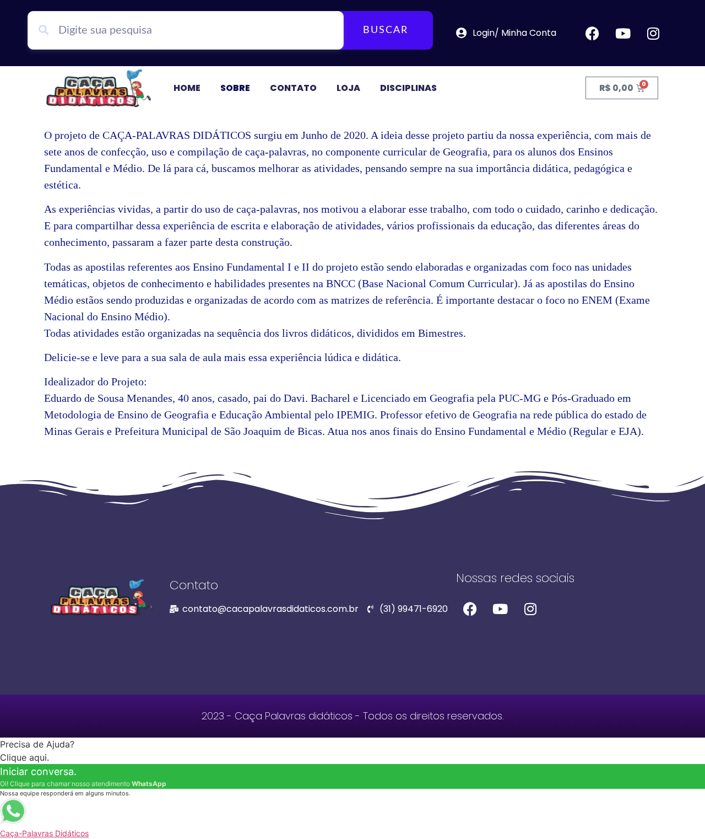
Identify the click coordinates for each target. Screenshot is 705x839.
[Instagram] (653, 33)
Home (186, 88)
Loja (348, 88)
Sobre (235, 88)
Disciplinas (408, 88)
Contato (293, 88)
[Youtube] (623, 33)
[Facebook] (592, 33)
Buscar (385, 30)
